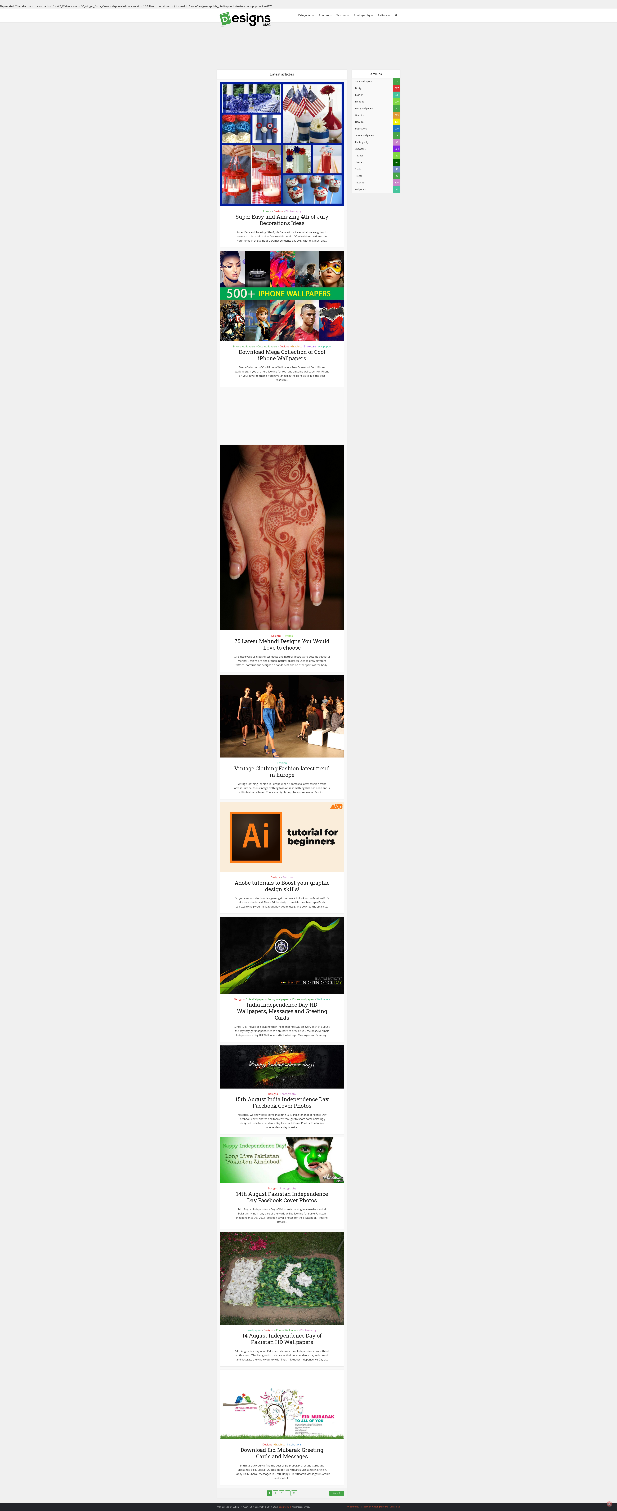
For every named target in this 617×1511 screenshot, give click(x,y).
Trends (267, 211)
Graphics (296, 346)
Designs (278, 211)
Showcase (310, 346)
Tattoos (382, 15)
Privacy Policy (352, 1506)
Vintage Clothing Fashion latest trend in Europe (282, 771)
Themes (324, 15)
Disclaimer (366, 1506)
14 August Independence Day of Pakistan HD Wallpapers (282, 1338)
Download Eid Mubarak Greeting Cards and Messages (282, 1453)
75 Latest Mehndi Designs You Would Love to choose (282, 644)
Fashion (341, 15)
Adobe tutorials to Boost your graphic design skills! (282, 886)
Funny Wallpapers (279, 999)
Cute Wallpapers (267, 346)
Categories (305, 15)
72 (294, 1493)
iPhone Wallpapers (243, 346)
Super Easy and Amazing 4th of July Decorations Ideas (282, 219)
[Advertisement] (308, 43)
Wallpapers (325, 346)
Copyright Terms (380, 1506)
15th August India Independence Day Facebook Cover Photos (282, 1102)
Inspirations (294, 1444)
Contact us (395, 1506)
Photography (362, 15)
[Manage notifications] (609, 1504)
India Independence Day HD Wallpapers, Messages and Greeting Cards (282, 1011)
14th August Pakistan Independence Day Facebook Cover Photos (282, 1197)
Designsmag (285, 1506)
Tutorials (288, 877)
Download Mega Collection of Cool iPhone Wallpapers (282, 355)
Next (335, 1493)
